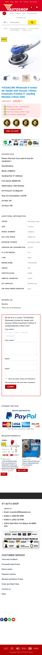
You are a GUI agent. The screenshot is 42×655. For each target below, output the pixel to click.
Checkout (18, 13)
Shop (16, 2)
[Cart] (36, 7)
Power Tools (26, 30)
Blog (11, 2)
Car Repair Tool (21, 17)
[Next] (37, 53)
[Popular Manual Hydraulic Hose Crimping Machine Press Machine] (31, 448)
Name (7, 359)
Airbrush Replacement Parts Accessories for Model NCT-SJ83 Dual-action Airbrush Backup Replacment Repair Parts (10, 465)
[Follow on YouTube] (13, 619)
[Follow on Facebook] (2, 619)
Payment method (9, 574)
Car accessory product (18, 28)
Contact (25, 2)
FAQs (4, 594)
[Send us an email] (5, 619)
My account (33, 2)
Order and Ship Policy (10, 584)
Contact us (6, 589)
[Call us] (9, 619)
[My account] (31, 7)
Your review (10, 340)
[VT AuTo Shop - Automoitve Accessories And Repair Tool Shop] (16, 7)
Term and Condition (10, 559)
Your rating (9, 329)
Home (7, 2)
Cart (20, 2)
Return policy (7, 569)
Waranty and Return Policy (12, 579)
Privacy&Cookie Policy (11, 564)
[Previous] (5, 53)
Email (7, 368)
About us (8, 509)
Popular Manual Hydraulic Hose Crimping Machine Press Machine (31, 463)
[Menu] (4, 13)
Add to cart (12, 131)
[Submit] (32, 22)
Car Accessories (32, 13)
